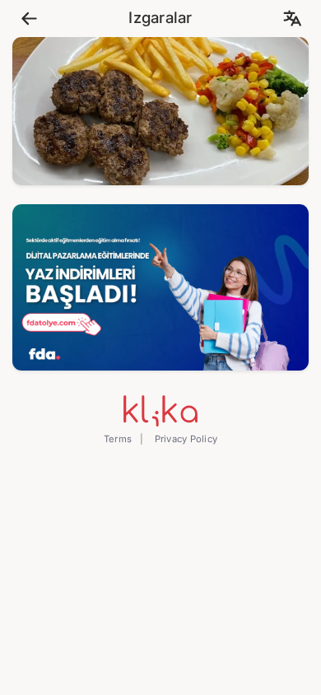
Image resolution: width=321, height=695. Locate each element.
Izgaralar (160, 18)
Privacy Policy (184, 439)
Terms (118, 439)
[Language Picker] (292, 18)
